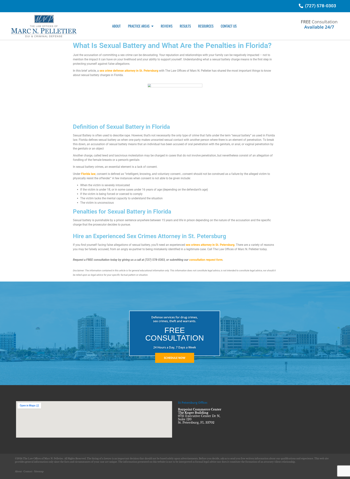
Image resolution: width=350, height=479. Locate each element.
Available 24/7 (319, 27)
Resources (205, 26)
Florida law (88, 174)
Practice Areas (138, 26)
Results (185, 26)
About (116, 26)
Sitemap (39, 471)
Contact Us (229, 26)
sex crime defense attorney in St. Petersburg (129, 70)
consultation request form (205, 259)
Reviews (166, 26)
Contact (28, 471)
